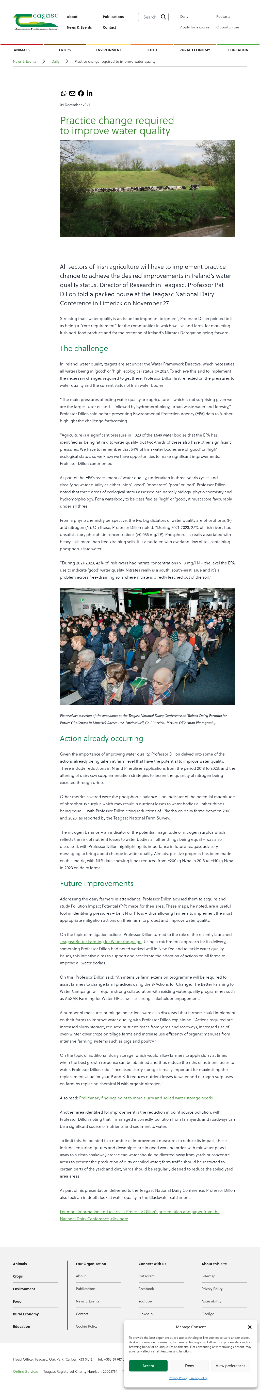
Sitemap (209, 1276)
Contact (109, 27)
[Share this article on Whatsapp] (64, 93)
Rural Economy (195, 49)
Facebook (146, 1288)
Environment (108, 49)
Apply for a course (194, 27)
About (72, 16)
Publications (113, 16)
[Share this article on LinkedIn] (89, 93)
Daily (184, 16)
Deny (189, 1365)
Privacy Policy (178, 1378)
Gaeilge (208, 1313)
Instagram (147, 1276)
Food (152, 49)
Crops (65, 49)
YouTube (145, 1301)
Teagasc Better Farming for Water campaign (101, 941)
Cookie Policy (86, 1326)
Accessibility (211, 1301)
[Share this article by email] (72, 93)
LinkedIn (146, 1313)
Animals (22, 49)
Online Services (25, 1371)
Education (238, 49)
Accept (148, 1365)
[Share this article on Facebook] (81, 93)
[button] (249, 1327)
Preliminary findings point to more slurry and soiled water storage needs (146, 1098)
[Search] (163, 17)
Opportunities (227, 27)
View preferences (230, 1365)
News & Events (79, 27)
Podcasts (223, 16)
